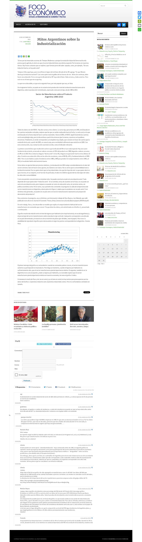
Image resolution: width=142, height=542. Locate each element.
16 (99, 253)
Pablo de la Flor (112, 217)
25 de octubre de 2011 (84, 488)
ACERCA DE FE (30, 24)
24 (103, 256)
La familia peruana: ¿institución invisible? (54, 325)
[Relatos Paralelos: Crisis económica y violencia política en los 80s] (26, 314)
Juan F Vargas (111, 112)
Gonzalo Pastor (104, 104)
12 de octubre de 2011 (84, 417)
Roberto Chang (104, 153)
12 (112, 249)
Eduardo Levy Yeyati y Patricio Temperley (112, 51)
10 (103, 249)
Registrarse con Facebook (63, 344)
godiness (23, 407)
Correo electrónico (18, 366)
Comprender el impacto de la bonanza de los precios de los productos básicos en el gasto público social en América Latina (115, 87)
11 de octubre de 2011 (84, 394)
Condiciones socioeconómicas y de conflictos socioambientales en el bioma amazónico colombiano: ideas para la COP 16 (116, 118)
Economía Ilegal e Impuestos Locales (116, 107)
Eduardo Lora (111, 171)
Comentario (18, 350)
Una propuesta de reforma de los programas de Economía (115, 175)
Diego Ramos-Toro (105, 80)
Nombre (17, 361)
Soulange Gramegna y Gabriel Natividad (111, 71)
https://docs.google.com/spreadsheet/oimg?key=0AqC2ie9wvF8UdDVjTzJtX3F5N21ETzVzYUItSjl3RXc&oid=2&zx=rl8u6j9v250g (44, 481)
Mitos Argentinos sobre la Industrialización (58, 41)
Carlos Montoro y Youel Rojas (108, 61)
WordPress (112, 539)
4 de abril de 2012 (85, 518)
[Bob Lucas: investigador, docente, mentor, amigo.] (82, 314)
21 (121, 253)
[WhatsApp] (139, 30)
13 (117, 249)
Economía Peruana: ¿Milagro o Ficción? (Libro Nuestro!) (114, 148)
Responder (18, 403)
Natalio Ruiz (24, 430)
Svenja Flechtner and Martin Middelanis (111, 94)
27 (117, 256)
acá (72, 435)
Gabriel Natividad (104, 190)
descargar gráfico (78, 491)
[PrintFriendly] (139, 21)
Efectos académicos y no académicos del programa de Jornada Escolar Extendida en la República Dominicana (115, 134)
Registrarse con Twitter (44, 344)
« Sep (98, 264)
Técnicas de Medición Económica (115, 166)
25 (108, 256)
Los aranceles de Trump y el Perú (115, 213)
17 (103, 253)
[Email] (139, 25)
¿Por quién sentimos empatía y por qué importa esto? (116, 75)
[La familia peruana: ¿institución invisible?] (54, 314)
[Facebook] (139, 13)
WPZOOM (125, 539)
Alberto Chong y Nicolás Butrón (109, 200)
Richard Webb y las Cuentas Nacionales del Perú (113, 99)
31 (103, 260)
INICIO (18, 24)
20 (117, 253)
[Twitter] (139, 17)
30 (99, 260)
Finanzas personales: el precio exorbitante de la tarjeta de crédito (116, 222)
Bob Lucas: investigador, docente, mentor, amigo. (79, 325)
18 (108, 253)
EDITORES (44, 24)
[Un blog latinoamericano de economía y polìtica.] (40, 11)
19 (112, 253)
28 (121, 256)
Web (16, 369)
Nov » (103, 264)
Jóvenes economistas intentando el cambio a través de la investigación (116, 65)
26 (112, 256)
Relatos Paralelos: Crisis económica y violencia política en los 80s (25, 326)
